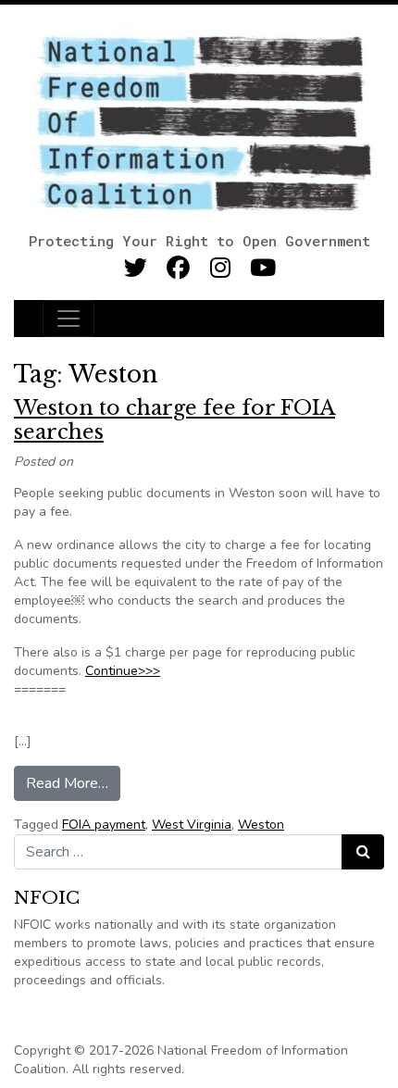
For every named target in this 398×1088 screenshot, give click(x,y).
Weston (261, 824)
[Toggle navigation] (68, 318)
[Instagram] (221, 268)
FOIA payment (103, 824)
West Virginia (191, 824)
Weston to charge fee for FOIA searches (174, 419)
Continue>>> (122, 671)
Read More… (73, 783)
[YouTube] (263, 268)
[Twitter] (135, 268)
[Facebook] (178, 268)
